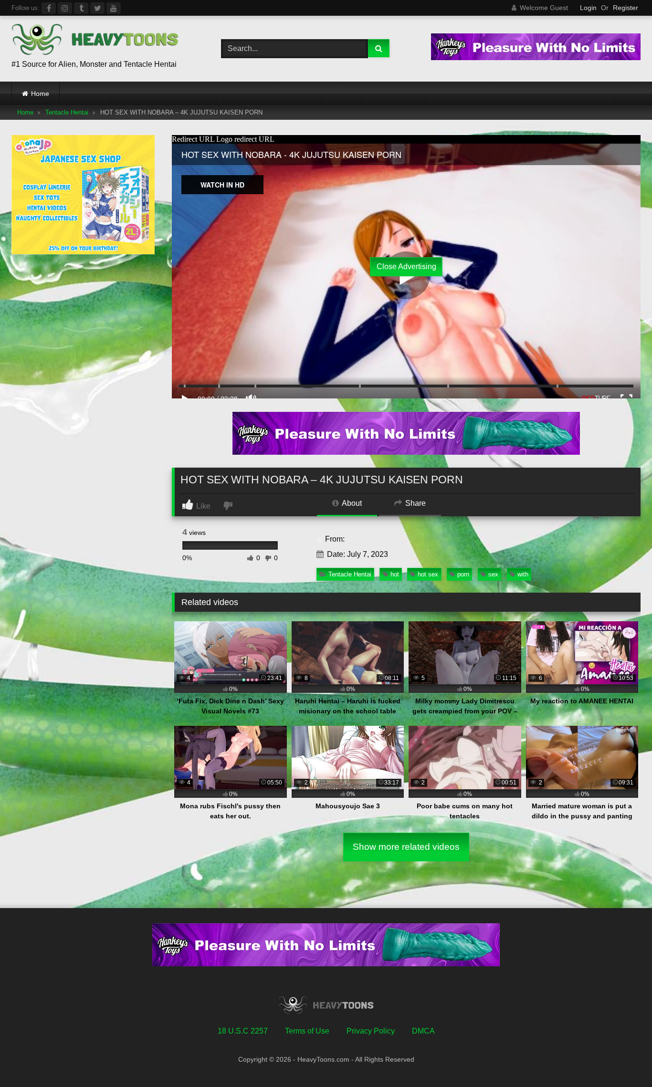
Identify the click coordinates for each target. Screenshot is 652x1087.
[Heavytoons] (95, 41)
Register (625, 7)
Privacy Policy (371, 1031)
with (522, 574)
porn (463, 574)
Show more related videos (406, 847)
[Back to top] (622, 1058)
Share (414, 503)
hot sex (428, 574)
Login (588, 7)
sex (493, 574)
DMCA (423, 1031)
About (351, 503)
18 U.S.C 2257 (243, 1031)
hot (394, 574)
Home (40, 93)
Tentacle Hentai (66, 112)
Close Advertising (406, 266)
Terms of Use (307, 1031)
